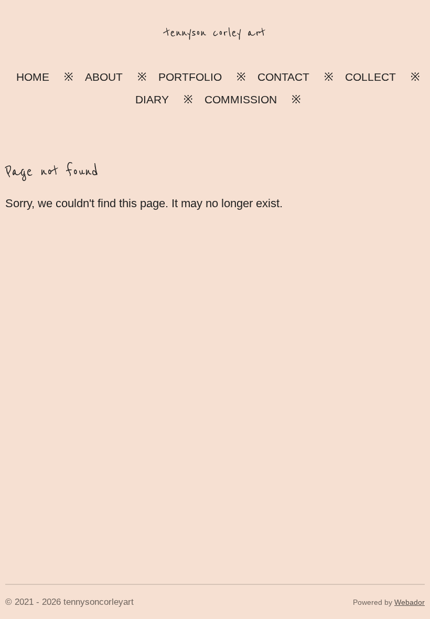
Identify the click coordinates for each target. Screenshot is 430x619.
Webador (409, 602)
